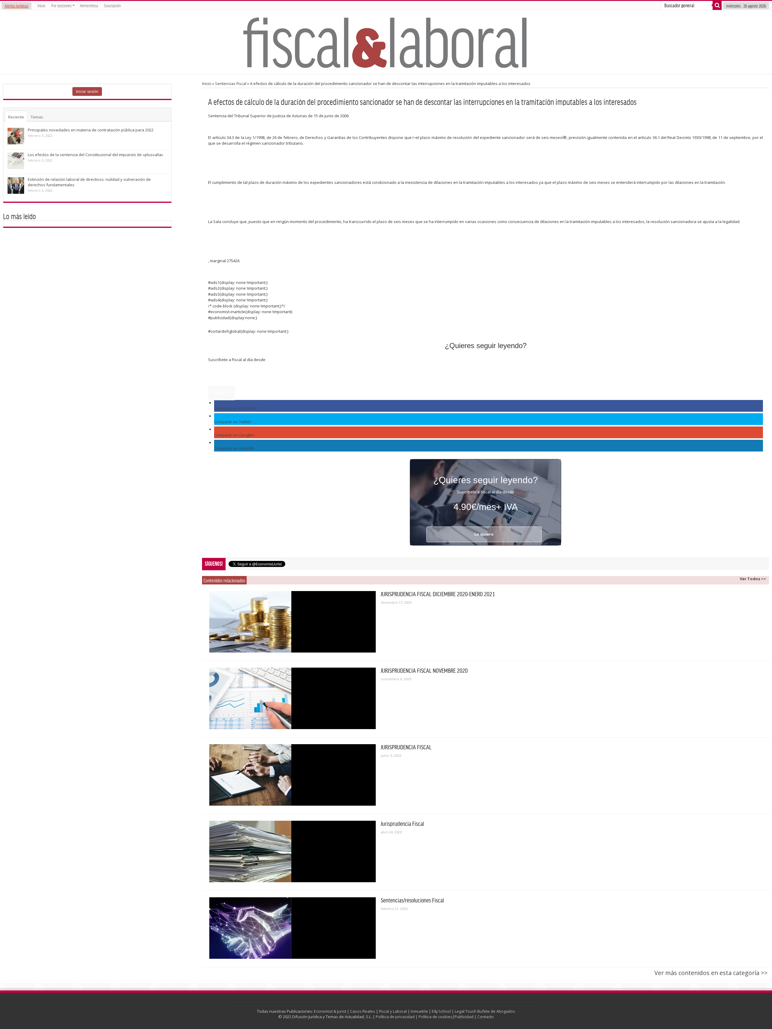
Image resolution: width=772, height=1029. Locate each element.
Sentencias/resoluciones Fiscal (412, 900)
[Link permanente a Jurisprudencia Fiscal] (292, 851)
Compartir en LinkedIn (234, 448)
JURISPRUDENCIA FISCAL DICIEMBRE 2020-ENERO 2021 (438, 593)
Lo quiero (221, 392)
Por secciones (61, 5)
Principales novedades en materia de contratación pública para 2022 (90, 130)
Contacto (485, 1016)
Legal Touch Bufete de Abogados (485, 1011)
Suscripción (112, 5)
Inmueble (419, 1011)
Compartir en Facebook (235, 408)
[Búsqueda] (717, 5)
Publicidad (463, 1016)
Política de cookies (435, 1016)
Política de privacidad (395, 1016)
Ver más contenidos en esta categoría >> (710, 973)
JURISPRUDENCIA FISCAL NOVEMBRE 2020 (424, 670)
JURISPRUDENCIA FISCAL (406, 747)
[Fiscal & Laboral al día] (386, 42)
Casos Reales (362, 1011)
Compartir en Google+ (234, 435)
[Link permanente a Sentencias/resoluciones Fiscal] (292, 928)
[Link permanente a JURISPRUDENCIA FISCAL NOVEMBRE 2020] (292, 698)
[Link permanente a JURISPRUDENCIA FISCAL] (292, 775)
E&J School (441, 1011)
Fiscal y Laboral (393, 1011)
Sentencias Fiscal (230, 83)
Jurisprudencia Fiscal (402, 823)
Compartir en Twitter (232, 421)
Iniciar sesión (87, 91)
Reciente (16, 117)
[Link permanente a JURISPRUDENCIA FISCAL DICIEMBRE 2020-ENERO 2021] (292, 622)
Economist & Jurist (330, 1011)
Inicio (41, 5)
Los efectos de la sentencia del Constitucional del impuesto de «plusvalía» (95, 154)
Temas (37, 117)
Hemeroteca (89, 5)
